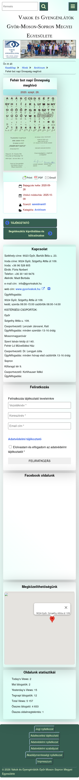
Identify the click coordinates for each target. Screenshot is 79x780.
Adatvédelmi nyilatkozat (44, 742)
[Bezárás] (66, 607)
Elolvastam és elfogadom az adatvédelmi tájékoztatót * (37, 449)
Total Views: (19, 701)
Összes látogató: (22, 706)
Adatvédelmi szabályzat (44, 748)
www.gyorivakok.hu (28, 289)
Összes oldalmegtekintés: (27, 712)
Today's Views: (21, 679)
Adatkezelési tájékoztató (44, 735)
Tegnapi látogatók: (23, 695)
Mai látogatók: (20, 684)
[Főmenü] (72, 6)
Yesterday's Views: (23, 690)
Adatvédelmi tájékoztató (25, 439)
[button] (52, 620)
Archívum (40, 209)
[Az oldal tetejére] (69, 770)
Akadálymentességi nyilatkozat (44, 755)
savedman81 (39, 204)
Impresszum (44, 761)
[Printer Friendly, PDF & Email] (39, 178)
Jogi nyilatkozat (44, 729)
